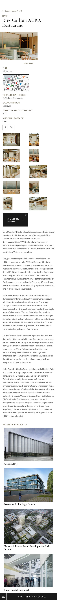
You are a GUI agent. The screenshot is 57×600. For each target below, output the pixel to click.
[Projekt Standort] (16, 83)
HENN (5, 16)
